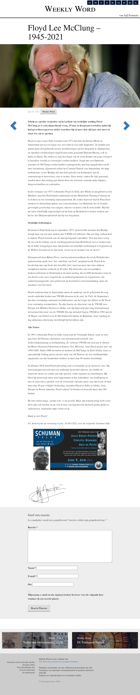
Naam (32, 568)
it (101, 3)
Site (30, 584)
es (124, 3)
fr (95, 3)
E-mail (32, 576)
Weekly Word (70, 8)
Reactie (33, 527)
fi (107, 3)
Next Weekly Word (15, 114)
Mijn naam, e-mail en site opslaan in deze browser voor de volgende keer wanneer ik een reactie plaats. (66, 596)
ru (113, 3)
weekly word (48, 111)
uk (118, 3)
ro (130, 3)
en (90, 3)
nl (136, 3)
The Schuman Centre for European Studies (58, 662)
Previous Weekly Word (125, 114)
